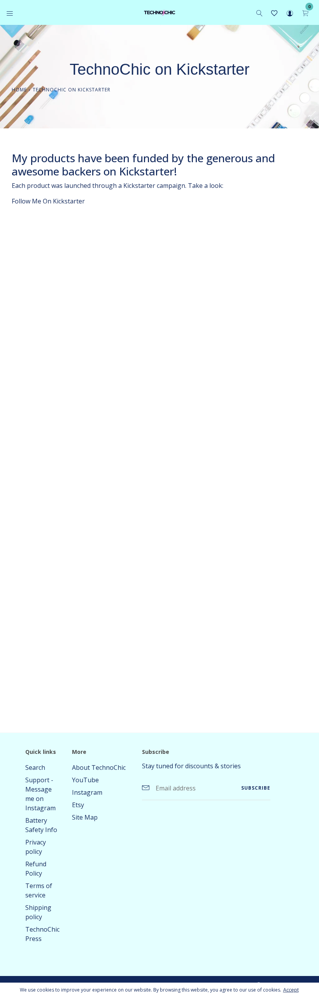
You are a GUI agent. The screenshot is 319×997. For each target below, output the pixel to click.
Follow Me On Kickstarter (48, 201)
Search (35, 767)
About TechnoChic (99, 767)
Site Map (85, 817)
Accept (291, 989)
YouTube (85, 780)
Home (19, 89)
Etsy (78, 805)
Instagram (87, 792)
